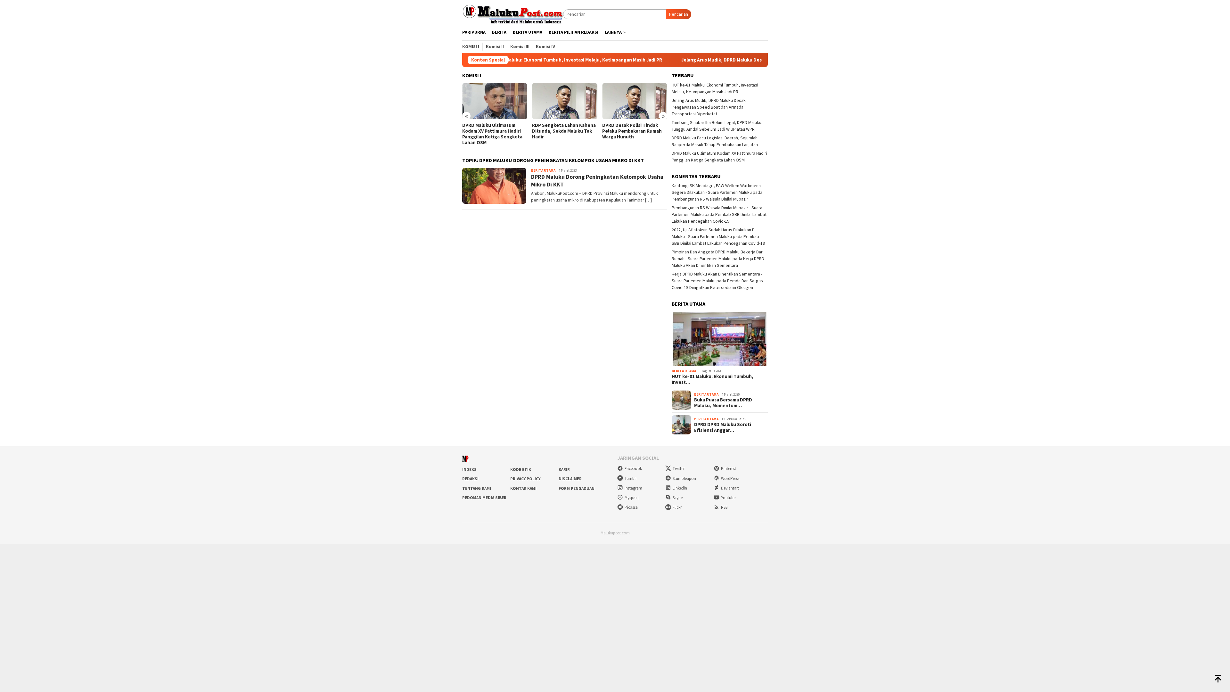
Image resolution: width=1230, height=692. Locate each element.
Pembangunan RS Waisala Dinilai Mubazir (710, 199)
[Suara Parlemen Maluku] (512, 14)
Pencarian (678, 14)
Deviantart (730, 488)
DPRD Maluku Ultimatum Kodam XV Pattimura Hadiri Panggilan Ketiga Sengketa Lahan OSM (492, 133)
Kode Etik (520, 469)
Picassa (631, 507)
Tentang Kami (476, 488)
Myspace (632, 497)
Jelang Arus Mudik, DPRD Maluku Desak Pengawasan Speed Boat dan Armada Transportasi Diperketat (751, 60)
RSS (724, 507)
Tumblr (631, 478)
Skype (678, 497)
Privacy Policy (525, 479)
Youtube (728, 497)
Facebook (633, 468)
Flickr (677, 507)
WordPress (730, 478)
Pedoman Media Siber (484, 497)
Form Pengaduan (576, 488)
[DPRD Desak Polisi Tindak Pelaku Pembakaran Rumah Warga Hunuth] (634, 101)
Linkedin (680, 488)
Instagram (633, 488)
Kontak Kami (523, 488)
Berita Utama (543, 170)
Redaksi (470, 479)
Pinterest (728, 468)
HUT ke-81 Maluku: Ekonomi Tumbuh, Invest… (712, 379)
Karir (564, 469)
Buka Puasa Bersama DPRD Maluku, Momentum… (723, 402)
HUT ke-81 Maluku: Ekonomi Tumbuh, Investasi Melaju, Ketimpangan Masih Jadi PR (529, 60)
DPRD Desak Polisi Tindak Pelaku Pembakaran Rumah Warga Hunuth (632, 131)
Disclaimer (570, 479)
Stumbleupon (684, 478)
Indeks (469, 469)
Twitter (679, 468)
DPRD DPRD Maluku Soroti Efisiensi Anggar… (722, 427)
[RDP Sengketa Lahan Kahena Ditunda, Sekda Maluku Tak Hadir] (564, 101)
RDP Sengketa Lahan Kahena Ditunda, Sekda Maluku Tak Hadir (564, 131)
